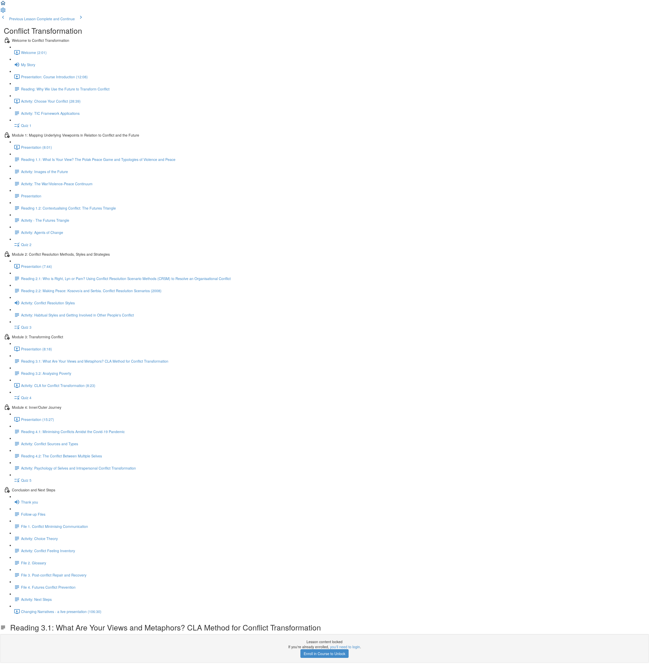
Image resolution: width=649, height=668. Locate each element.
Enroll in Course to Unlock (324, 653)
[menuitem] (3, 11)
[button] (3, 4)
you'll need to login (345, 646)
